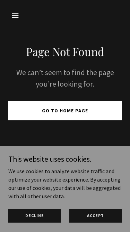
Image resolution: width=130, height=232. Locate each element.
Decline (34, 215)
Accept (95, 215)
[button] (16, 15)
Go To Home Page (65, 110)
